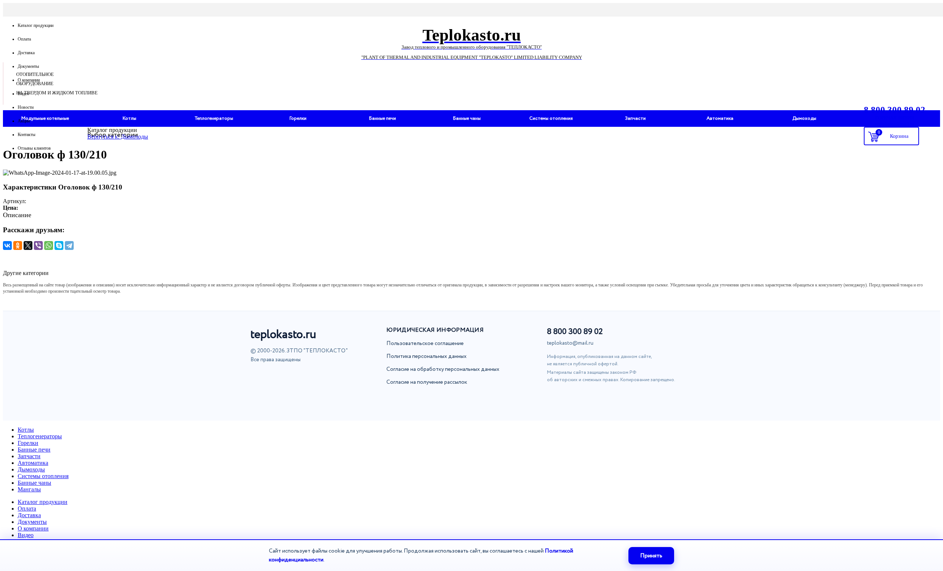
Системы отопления (43, 476)
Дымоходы (31, 469)
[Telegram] (69, 245)
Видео (23, 93)
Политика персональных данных (426, 356)
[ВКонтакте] (7, 245)
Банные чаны (34, 483)
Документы (28, 66)
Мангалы (29, 489)
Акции (24, 120)
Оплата (24, 39)
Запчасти (29, 456)
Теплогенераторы (40, 436)
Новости (26, 107)
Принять (651, 555)
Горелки (28, 443)
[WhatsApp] (48, 245)
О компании (29, 80)
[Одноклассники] (17, 245)
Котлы (26, 429)
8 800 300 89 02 (575, 332)
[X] (28, 245)
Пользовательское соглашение (425, 344)
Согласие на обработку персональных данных (442, 369)
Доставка (26, 52)
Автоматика (33, 463)
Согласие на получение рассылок (426, 382)
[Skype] (59, 245)
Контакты (26, 134)
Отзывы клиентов (34, 148)
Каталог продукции (35, 25)
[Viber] (38, 245)
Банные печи (34, 449)
